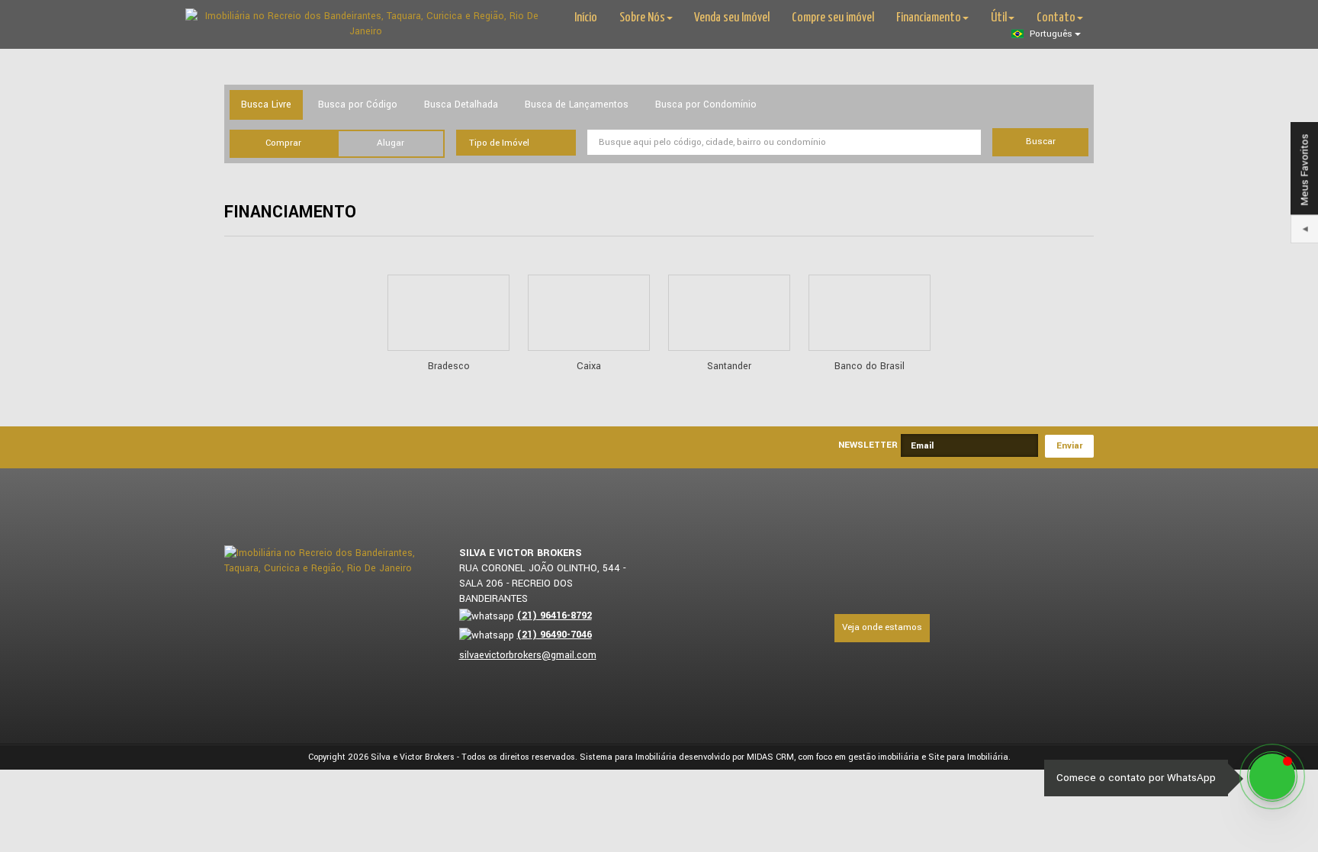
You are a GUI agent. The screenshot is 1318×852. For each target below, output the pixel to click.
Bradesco (449, 366)
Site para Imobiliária (968, 757)
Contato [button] (1056, 17)
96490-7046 (554, 634)
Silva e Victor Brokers (413, 757)
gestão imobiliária (883, 757)
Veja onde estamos (882, 627)
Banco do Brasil (869, 366)
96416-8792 (554, 615)
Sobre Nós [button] (642, 17)
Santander (729, 366)
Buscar (1041, 141)
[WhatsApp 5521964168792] (1272, 776)
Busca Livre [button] (266, 104)
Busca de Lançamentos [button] (576, 104)
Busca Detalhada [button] (461, 104)
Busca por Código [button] (357, 104)
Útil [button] (999, 17)
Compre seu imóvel (833, 17)
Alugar (390, 143)
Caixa (589, 366)
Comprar (283, 143)
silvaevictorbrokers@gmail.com (527, 655)
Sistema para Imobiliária (628, 757)
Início (585, 17)
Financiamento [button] (928, 17)
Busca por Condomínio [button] (706, 104)
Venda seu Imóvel (732, 17)
